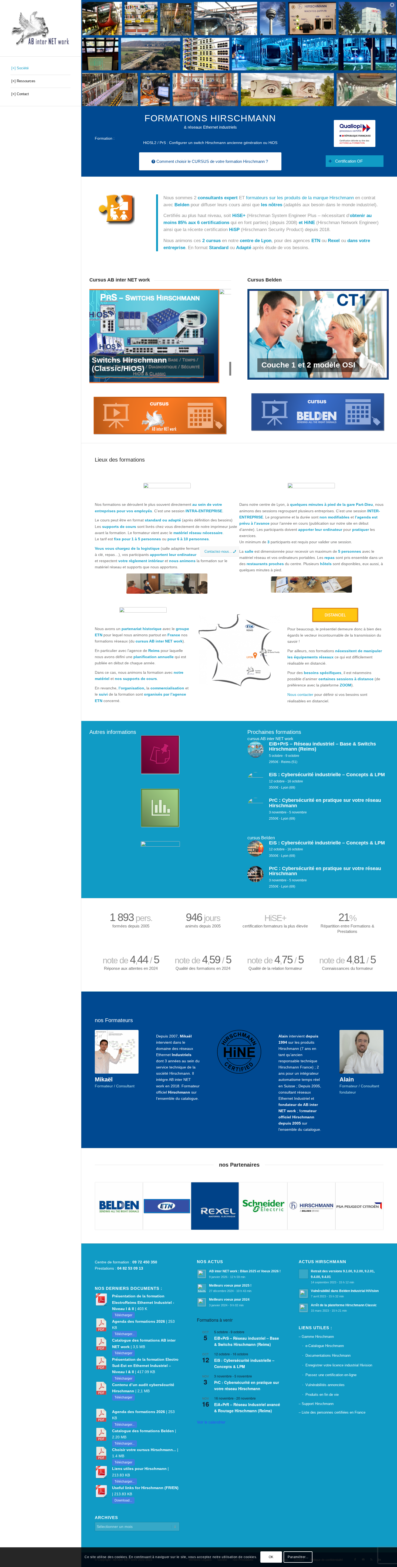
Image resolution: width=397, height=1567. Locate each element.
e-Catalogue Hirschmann (324, 1346)
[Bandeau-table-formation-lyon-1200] (311, 584)
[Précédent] (101, 336)
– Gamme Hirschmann (316, 1337)
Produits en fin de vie (322, 1395)
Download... (123, 1500)
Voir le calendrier (211, 1422)
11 (337, 373)
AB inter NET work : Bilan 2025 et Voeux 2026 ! (245, 1271)
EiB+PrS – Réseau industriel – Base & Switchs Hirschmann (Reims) (246, 1341)
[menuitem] (40, 68)
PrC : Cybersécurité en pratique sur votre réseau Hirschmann (246, 1385)
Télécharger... (124, 1334)
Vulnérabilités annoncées (325, 1385)
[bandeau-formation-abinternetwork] (166, 583)
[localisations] (239, 650)
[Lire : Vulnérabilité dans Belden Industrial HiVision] (303, 1293)
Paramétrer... (298, 1557)
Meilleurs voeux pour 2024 (229, 1299)
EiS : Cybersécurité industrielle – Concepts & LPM (244, 1363)
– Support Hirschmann (316, 1404)
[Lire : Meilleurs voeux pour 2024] (202, 1302)
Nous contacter (300, 694)
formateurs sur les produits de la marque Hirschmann (300, 197)
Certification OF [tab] (349, 161)
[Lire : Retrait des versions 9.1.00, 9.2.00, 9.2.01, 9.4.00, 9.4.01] (303, 1274)
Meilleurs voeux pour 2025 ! (230, 1285)
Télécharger (123, 1315)
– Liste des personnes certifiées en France (332, 1412)
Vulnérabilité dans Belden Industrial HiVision (345, 1291)
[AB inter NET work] (40, 28)
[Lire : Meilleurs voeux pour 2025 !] (202, 1288)
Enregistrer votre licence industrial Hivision (338, 1365)
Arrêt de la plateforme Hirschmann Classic (344, 1305)
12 (342, 373)
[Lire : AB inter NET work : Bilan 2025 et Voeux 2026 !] (202, 1274)
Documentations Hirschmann (328, 1355)
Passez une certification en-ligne (330, 1375)
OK (271, 1557)
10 (333, 373)
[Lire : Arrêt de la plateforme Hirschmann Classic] (303, 1308)
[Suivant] (219, 336)
